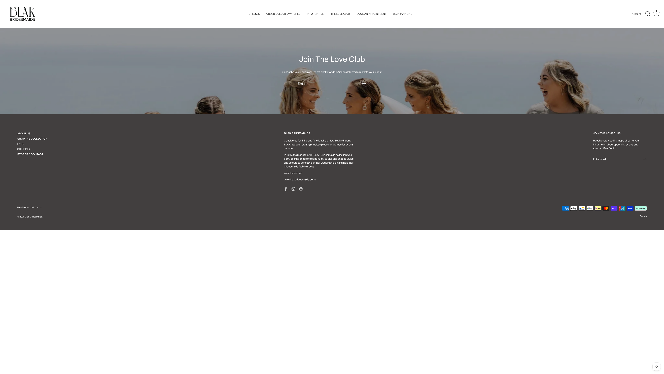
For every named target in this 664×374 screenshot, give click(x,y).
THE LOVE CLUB (340, 14)
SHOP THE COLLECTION (32, 138)
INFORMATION (315, 14)
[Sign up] (645, 159)
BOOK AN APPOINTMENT (371, 14)
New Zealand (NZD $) (28, 207)
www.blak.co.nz (293, 173)
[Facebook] (285, 188)
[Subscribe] (364, 83)
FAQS (20, 144)
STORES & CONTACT (30, 154)
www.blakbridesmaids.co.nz (300, 179)
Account (636, 14)
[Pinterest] (301, 188)
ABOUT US (23, 133)
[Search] (648, 14)
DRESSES (254, 14)
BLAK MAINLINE (402, 14)
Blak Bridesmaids (33, 217)
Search (643, 216)
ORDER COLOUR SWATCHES (283, 14)
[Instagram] (293, 188)
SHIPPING (23, 149)
